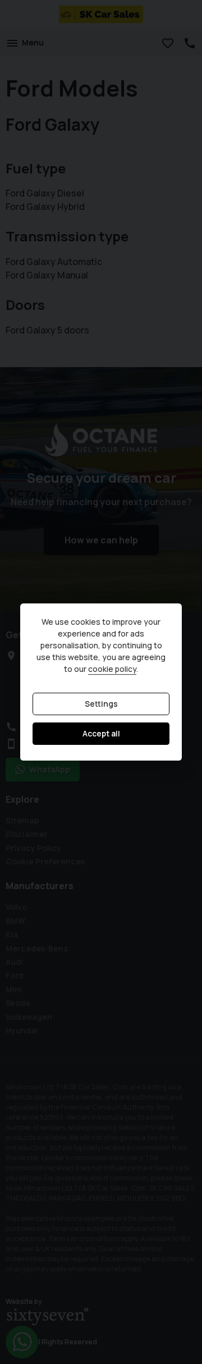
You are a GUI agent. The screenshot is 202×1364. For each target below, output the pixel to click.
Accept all (101, 734)
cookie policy (112, 669)
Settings (101, 704)
